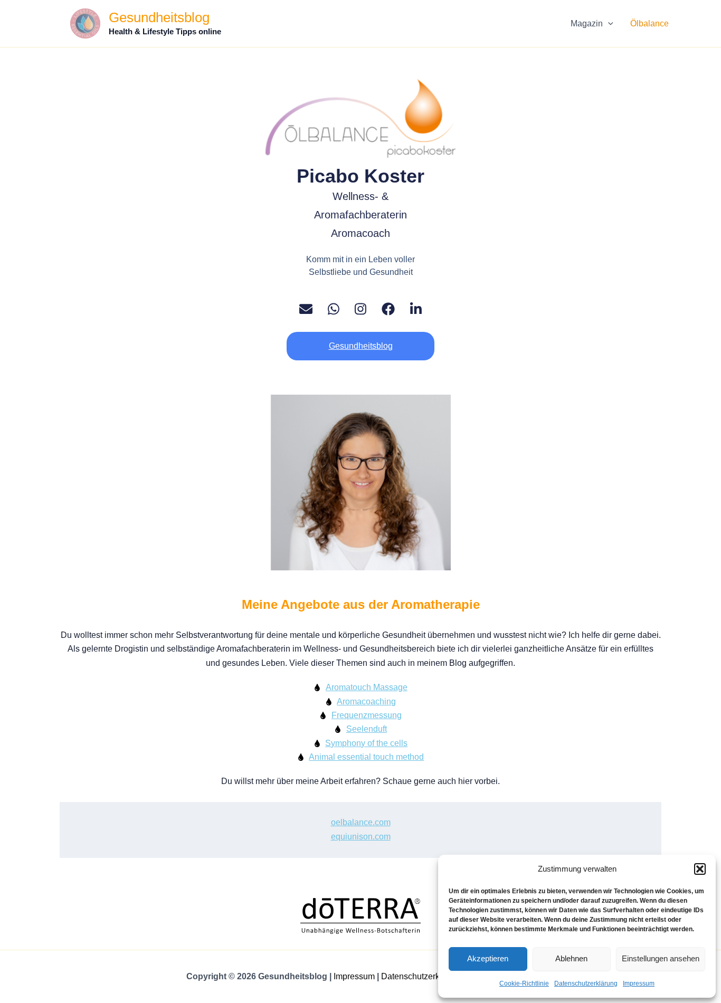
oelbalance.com (361, 822)
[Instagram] (360, 309)
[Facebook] (388, 309)
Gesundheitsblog (159, 17)
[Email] (305, 309)
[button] (700, 869)
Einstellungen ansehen (660, 958)
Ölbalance (649, 23)
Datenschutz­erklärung (586, 983)
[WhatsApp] (333, 309)
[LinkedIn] (416, 309)
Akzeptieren (487, 958)
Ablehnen (571, 958)
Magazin (587, 23)
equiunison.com (361, 836)
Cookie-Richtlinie (524, 983)
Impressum (638, 983)
